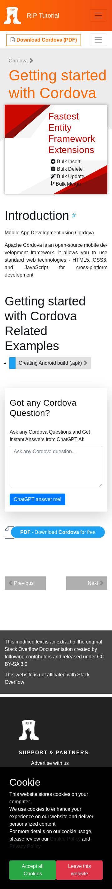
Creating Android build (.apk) (51, 363)
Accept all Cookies (33, 870)
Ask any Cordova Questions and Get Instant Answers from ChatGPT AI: (50, 435)
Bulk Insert (69, 161)
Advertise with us (50, 763)
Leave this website (79, 870)
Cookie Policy (65, 839)
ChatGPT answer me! (37, 499)
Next (93, 583)
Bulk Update (71, 176)
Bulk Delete (70, 169)
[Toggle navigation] (98, 15)
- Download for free (58, 532)
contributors (39, 656)
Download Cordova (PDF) (46, 40)
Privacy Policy (25, 846)
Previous (23, 583)
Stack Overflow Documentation (39, 649)
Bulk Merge (68, 184)
